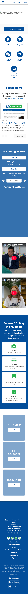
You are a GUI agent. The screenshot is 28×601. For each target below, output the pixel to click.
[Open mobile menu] (3, 2)
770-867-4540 (15, 533)
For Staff (14, 547)
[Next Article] (6, 136)
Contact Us (14, 542)
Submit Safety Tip (14, 544)
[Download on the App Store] (14, 586)
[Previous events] (3, 181)
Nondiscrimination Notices (14, 550)
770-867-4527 (16, 531)
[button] (17, 2)
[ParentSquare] (14, 578)
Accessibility (14, 555)
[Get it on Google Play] (14, 582)
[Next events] (25, 181)
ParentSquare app (15, 98)
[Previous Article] (3, 136)
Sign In (14, 558)
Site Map (14, 552)
